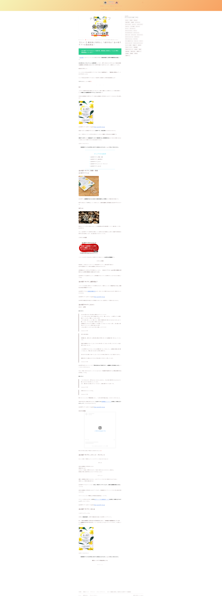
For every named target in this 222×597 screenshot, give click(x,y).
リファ (141, 40)
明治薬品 (135, 47)
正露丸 (136, 49)
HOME (80, 591)
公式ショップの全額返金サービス (101, 499)
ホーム (80, 595)
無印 (140, 49)
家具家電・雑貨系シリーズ (106, 9)
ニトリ (135, 30)
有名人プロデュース (129, 49)
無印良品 (127, 51)
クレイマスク (140, 24)
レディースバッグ (129, 43)
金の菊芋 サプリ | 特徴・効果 (97, 157)
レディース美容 (128, 45)
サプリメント (92, 591)
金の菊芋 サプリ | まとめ (96, 166)
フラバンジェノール (129, 36)
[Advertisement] (100, 574)
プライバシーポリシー (93, 595)
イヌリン (134, 24)
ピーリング (128, 34)
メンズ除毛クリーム (129, 40)
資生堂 (136, 53)
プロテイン (137, 36)
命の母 (140, 45)
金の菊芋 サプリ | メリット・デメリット (99, 163)
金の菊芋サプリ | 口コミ (96, 161)
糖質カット (139, 51)
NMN (133, 22)
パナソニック (136, 32)
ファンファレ (140, 34)
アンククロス (128, 24)
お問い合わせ (85, 595)
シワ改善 (132, 26)
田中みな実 (133, 51)
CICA (127, 20)
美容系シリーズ (118, 9)
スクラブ (138, 26)
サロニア (127, 26)
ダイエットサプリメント (90, 39)
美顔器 (131, 53)
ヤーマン (136, 40)
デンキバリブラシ (129, 30)
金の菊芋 (82, 57)
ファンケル (134, 34)
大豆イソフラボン (129, 47)
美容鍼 (127, 53)
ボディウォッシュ (129, 38)
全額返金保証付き (92, 291)
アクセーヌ (138, 22)
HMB (131, 20)
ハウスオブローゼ (129, 32)
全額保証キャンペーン (106, 401)
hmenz (135, 20)
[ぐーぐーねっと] (111, 2)
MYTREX (128, 22)
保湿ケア (134, 45)
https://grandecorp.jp (99, 127)
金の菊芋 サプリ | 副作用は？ (97, 159)
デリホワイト (132, 28)
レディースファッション (138, 43)
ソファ (127, 28)
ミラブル (135, 38)
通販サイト (128, 55)
